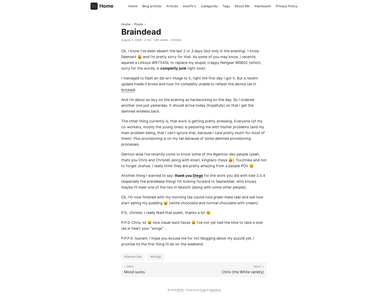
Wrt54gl (155, 256)
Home (106, 6)
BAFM (180, 289)
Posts (138, 24)
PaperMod (215, 289)
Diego (198, 175)
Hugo (203, 289)
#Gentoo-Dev (133, 256)
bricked (127, 90)
